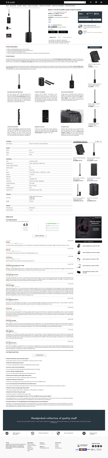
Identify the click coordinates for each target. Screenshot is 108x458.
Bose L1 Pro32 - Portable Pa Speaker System (79, 179)
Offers (92, 32)
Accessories (8, 7)
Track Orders (30, 449)
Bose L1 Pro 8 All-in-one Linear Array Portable (93, 159)
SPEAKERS (19, 5)
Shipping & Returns (67, 37)
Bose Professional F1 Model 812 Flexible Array (94, 179)
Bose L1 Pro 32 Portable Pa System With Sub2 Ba (79, 199)
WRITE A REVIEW (39, 235)
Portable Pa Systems (16, 7)
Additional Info (52, 37)
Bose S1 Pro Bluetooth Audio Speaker (79, 159)
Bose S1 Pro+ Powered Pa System (92, 199)
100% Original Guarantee (92, 27)
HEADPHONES (13, 5)
